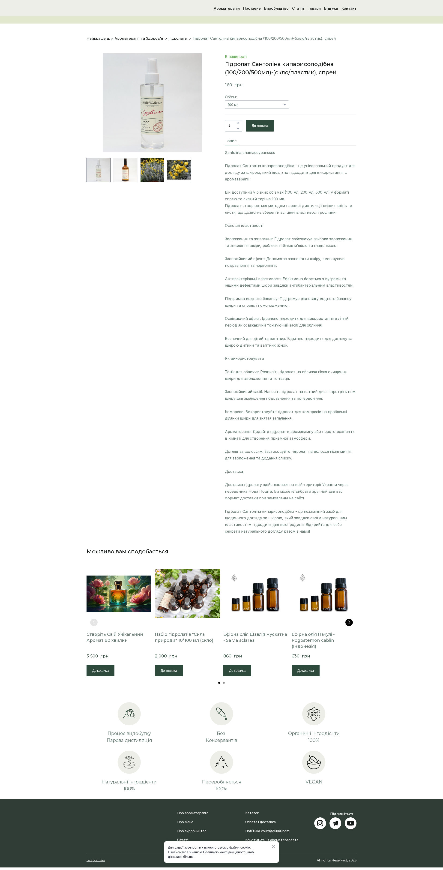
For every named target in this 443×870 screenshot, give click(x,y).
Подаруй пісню (96, 860)
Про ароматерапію (193, 813)
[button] (238, 122)
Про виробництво (192, 831)
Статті (298, 8)
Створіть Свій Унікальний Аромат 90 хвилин (115, 637)
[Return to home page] (110, 8)
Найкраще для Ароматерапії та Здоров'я (125, 38)
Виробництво (276, 8)
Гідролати (177, 38)
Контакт (348, 8)
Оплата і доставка (260, 822)
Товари (314, 8)
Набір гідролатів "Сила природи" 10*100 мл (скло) (184, 637)
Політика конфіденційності (267, 831)
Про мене (252, 8)
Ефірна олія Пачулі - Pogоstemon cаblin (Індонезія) (313, 640)
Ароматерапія (227, 8)
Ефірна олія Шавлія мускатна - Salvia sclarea (255, 637)
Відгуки (331, 8)
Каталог (252, 813)
